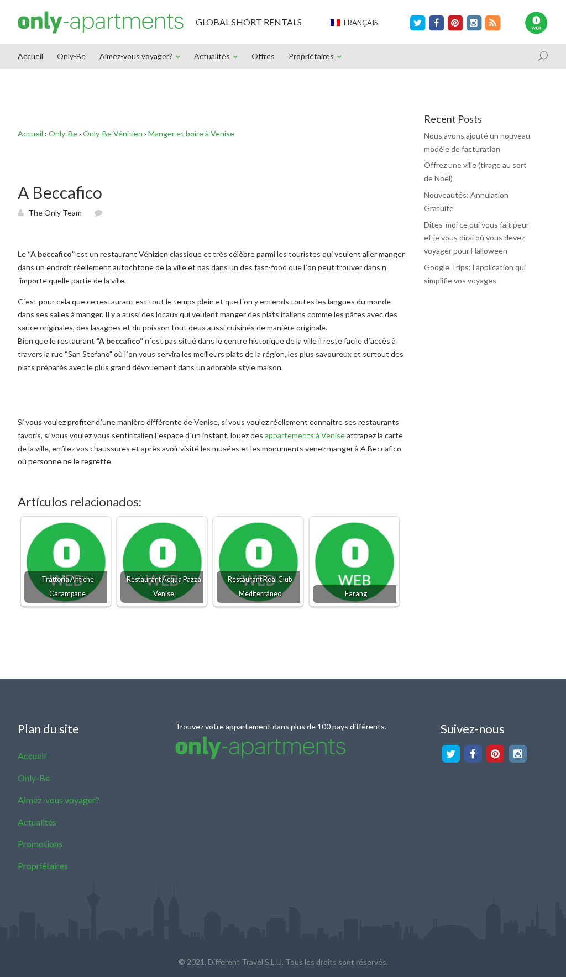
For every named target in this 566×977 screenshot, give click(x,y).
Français (359, 22)
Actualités (212, 56)
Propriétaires (311, 56)
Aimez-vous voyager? (135, 56)
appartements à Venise (305, 435)
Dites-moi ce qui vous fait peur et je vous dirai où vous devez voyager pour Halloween (476, 238)
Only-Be (71, 56)
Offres (263, 56)
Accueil (30, 56)
